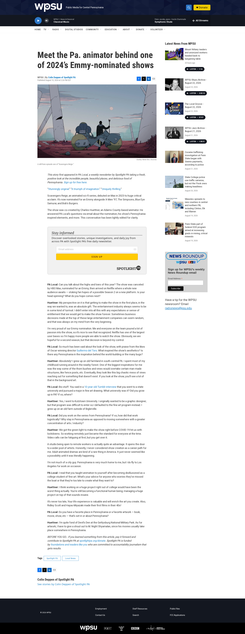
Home (38, 29)
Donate (203, 7)
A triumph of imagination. (86, 188)
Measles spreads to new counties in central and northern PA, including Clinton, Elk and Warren (196, 205)
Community (92, 29)
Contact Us (100, 615)
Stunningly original (58, 188)
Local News (70, 558)
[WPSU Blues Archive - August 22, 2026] (174, 84)
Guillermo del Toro (87, 350)
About (126, 29)
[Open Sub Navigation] (48, 29)
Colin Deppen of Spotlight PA (62, 77)
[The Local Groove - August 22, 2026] (174, 108)
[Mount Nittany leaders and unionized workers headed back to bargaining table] (174, 54)
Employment (101, 609)
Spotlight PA (52, 558)
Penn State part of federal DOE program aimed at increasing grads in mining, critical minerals (196, 230)
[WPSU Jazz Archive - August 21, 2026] (174, 133)
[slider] (51, 20)
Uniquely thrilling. (111, 188)
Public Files (175, 609)
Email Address (175, 278)
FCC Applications (177, 615)
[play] (38, 20)
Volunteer (156, 29)
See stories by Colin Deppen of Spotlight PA (63, 584)
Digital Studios (74, 29)
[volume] (46, 20)
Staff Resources (140, 609)
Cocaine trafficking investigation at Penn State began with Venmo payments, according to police (195, 158)
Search (136, 615)
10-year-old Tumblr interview (100, 386)
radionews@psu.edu (178, 308)
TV (45, 29)
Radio (55, 29)
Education (111, 29)
